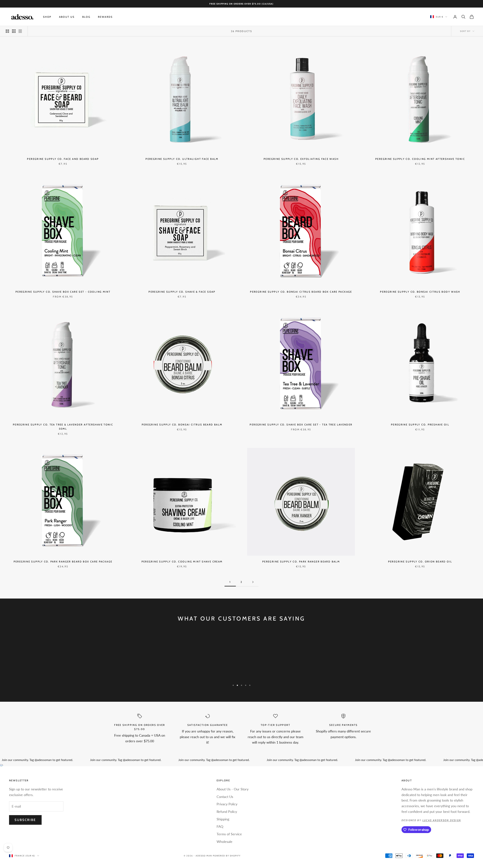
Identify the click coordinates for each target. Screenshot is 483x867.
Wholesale (224, 841)
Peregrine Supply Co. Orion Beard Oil (420, 561)
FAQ (220, 826)
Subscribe (25, 820)
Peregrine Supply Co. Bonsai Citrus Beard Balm (182, 424)
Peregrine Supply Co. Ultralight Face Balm (181, 158)
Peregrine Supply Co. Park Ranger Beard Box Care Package (63, 561)
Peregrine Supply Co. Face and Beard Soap (63, 158)
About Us (67, 16)
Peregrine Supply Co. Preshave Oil (420, 424)
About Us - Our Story (232, 789)
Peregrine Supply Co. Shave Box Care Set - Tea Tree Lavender (301, 424)
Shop (47, 16)
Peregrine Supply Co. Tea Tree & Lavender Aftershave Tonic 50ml (63, 426)
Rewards (105, 16)
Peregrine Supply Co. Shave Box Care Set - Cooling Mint (62, 291)
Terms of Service (229, 834)
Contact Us (225, 797)
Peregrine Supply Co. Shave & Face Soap (181, 291)
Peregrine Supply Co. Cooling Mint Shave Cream (182, 561)
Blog (86, 16)
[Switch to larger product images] (7, 31)
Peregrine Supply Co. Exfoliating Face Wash (301, 158)
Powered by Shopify (227, 855)
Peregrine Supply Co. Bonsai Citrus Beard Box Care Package (301, 291)
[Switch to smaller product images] (13, 31)
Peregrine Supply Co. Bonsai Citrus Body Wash (420, 291)
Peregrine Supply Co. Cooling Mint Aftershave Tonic (420, 158)
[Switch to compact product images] (20, 31)
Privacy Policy (227, 804)
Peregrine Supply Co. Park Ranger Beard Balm (301, 561)
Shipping (223, 819)
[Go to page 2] (252, 582)
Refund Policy (227, 811)
